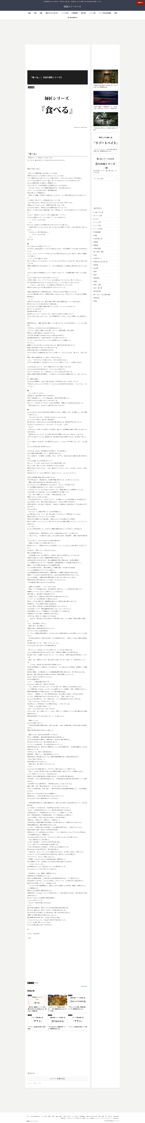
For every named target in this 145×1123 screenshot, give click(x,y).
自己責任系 (116, 1116)
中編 (53, 1116)
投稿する (140, 2)
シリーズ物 (31, 982)
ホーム (28, 1116)
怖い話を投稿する (35, 1116)
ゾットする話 (75, 1116)
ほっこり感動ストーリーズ (93, 1118)
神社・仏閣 (101, 1116)
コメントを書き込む (57, 1079)
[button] (117, 178)
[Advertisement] (72, 31)
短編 (49, 1116)
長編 (57, 1116)
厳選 (60, 1116)
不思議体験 (82, 1116)
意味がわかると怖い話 (91, 1116)
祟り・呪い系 (108, 1116)
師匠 (37, 982)
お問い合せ (115, 1118)
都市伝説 (63, 1118)
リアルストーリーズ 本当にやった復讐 (76, 1118)
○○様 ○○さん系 (66, 1116)
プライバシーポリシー (106, 1118)
